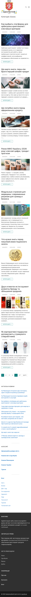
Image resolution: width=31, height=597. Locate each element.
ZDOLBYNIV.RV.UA (22, 540)
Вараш (3, 561)
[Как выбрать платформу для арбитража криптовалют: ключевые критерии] (15, 40)
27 (20, 375)
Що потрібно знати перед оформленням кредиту (13, 109)
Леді (2, 497)
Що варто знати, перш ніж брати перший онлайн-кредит (15, 70)
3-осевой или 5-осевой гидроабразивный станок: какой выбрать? (14, 428)
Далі (24, 375)
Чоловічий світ (6, 505)
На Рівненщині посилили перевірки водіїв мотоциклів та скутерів (14, 397)
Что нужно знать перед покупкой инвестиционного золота (14, 241)
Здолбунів (4, 558)
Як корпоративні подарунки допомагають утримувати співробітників (14, 334)
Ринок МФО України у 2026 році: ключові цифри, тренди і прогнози (15, 151)
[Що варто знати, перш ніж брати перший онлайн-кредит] (15, 82)
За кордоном (5, 491)
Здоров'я (4, 494)
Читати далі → (7, 61)
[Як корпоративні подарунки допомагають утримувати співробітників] (15, 347)
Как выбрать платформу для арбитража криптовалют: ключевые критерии (14, 26)
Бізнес (19, 32)
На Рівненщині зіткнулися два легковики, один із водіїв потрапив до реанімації (14, 391)
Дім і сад (4, 488)
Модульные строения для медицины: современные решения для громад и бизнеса (13, 195)
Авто (2, 483)
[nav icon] (29, 7)
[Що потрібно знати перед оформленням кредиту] (15, 121)
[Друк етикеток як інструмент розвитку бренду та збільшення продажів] (15, 302)
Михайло (4, 32)
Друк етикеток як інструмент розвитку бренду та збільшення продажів (15, 288)
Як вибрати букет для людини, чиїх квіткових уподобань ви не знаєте (12, 417)
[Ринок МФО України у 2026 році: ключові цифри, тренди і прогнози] (15, 164)
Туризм (3, 502)
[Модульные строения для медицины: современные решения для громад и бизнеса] (15, 210)
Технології (4, 500)
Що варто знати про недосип (10, 432)
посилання (11, 540)
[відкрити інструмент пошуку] (26, 7)
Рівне (3, 555)
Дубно (3, 564)
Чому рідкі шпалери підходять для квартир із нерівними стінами (15, 407)
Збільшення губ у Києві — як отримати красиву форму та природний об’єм (13, 412)
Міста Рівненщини (7, 551)
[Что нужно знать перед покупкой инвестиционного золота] (15, 255)
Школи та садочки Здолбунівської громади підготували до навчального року (15, 423)
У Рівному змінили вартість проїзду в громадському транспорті (12, 436)
